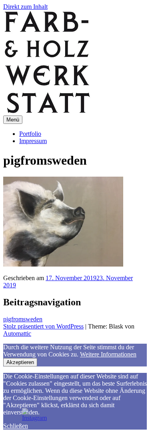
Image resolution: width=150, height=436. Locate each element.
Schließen (15, 425)
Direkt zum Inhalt (25, 6)
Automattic (17, 333)
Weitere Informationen (108, 354)
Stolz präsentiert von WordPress (43, 326)
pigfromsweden (22, 319)
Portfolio (30, 133)
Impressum (33, 140)
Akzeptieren (20, 362)
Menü (12, 120)
